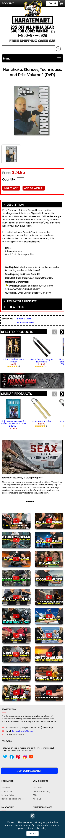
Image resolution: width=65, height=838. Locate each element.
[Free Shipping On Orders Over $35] (32, 42)
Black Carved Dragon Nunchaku (42, 360)
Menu (6, 58)
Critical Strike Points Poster (13, 360)
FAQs (35, 795)
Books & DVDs (24, 318)
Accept (32, 833)
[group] (13, 351)
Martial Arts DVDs (25, 322)
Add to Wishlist (34, 188)
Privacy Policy (8, 795)
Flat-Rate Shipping (41, 791)
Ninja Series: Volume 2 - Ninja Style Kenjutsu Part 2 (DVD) (13, 423)
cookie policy (40, 828)
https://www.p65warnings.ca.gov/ (23, 288)
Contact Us (7, 791)
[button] (62, 332)
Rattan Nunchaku (41, 421)
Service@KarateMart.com (23, 731)
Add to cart (11, 188)
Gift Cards (37, 787)
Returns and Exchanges (13, 799)
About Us (6, 787)
